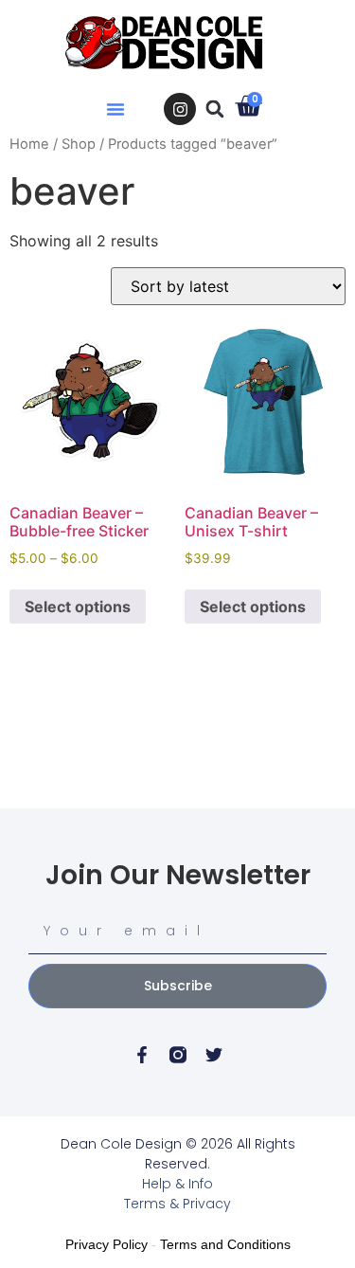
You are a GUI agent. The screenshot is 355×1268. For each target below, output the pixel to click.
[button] (115, 109)
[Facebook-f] (142, 1054)
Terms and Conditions (225, 1244)
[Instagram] (180, 109)
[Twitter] (213, 1054)
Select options (78, 606)
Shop (79, 144)
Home (29, 144)
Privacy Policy (106, 1244)
